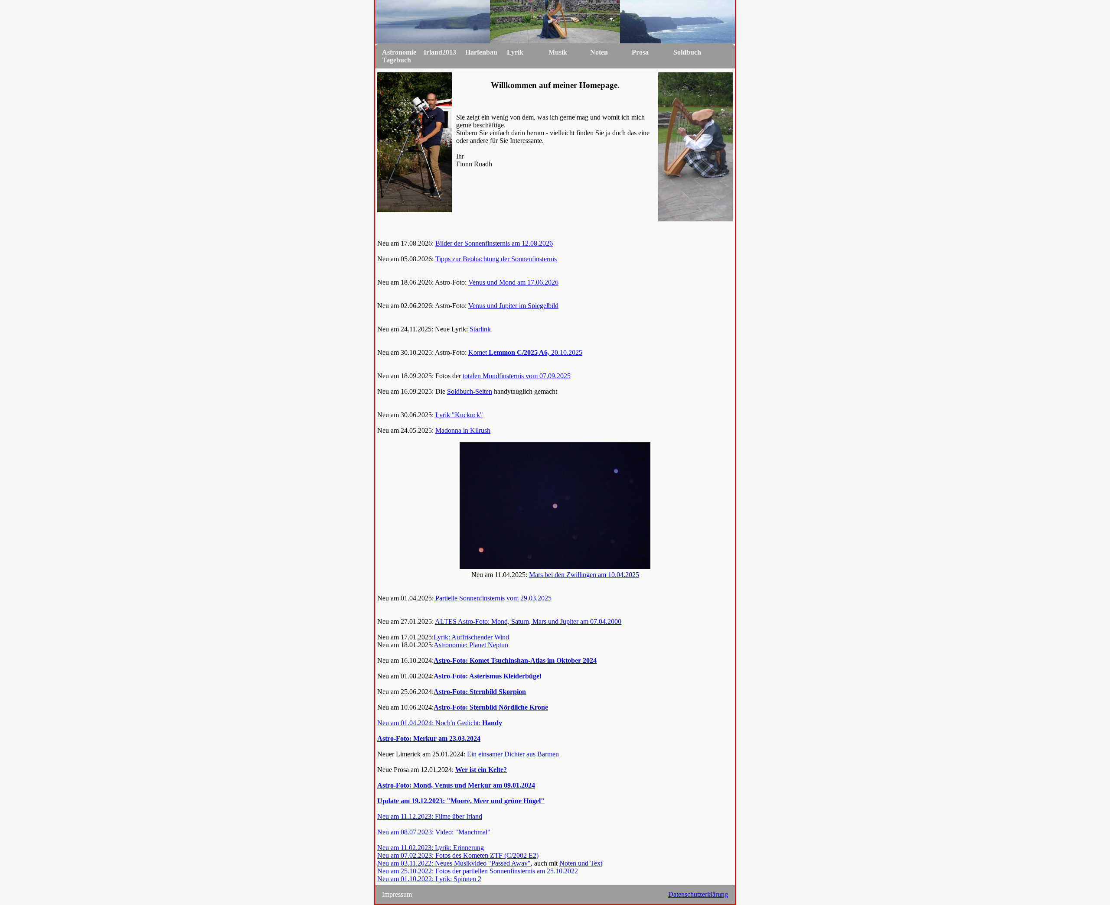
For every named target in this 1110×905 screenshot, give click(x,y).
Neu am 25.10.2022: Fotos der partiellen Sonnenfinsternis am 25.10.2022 (477, 871)
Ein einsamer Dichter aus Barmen (513, 754)
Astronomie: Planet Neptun (471, 645)
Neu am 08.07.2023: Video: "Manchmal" (433, 832)
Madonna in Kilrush (462, 430)
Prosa (640, 52)
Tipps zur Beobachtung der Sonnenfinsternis (496, 259)
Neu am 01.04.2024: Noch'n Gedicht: (439, 723)
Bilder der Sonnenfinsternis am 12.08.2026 (494, 243)
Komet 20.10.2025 (525, 352)
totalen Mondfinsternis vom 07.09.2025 (517, 376)
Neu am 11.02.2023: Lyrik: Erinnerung (430, 847)
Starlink (480, 329)
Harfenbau (481, 52)
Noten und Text (580, 863)
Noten (599, 52)
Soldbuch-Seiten (469, 391)
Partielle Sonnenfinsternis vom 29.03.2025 (493, 598)
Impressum (397, 894)
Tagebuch (396, 60)
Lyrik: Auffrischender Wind (471, 637)
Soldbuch (687, 52)
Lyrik (515, 52)
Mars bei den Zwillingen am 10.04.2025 (584, 574)
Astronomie (399, 52)
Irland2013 (440, 52)
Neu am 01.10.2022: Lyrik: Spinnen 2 (429, 878)
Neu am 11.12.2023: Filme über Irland (429, 816)
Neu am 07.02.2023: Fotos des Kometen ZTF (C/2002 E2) (458, 855)
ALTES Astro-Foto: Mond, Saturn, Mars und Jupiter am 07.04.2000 (528, 621)
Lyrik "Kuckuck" (459, 414)
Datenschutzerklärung (698, 894)
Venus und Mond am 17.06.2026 (513, 282)
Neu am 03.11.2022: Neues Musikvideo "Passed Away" (454, 863)
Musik (557, 52)
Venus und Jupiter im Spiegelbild (513, 305)
